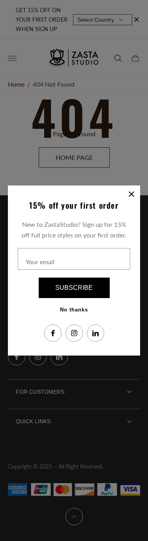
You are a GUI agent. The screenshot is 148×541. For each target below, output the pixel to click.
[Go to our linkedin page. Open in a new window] (95, 333)
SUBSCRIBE (74, 287)
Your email (40, 261)
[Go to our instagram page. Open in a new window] (74, 333)
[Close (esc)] (131, 194)
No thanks (74, 310)
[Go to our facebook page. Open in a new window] (53, 333)
